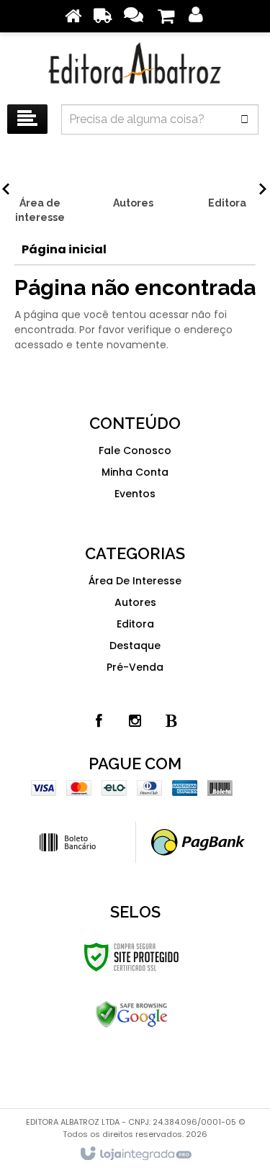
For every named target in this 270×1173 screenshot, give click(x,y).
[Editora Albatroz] (135, 64)
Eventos (135, 493)
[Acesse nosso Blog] (171, 721)
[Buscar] (244, 119)
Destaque (135, 645)
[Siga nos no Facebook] (99, 721)
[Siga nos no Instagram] (135, 721)
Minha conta (135, 472)
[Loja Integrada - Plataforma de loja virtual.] (135, 1154)
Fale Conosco (135, 450)
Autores (135, 602)
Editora (135, 624)
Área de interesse (135, 581)
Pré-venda (135, 667)
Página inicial (64, 249)
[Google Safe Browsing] (131, 1014)
